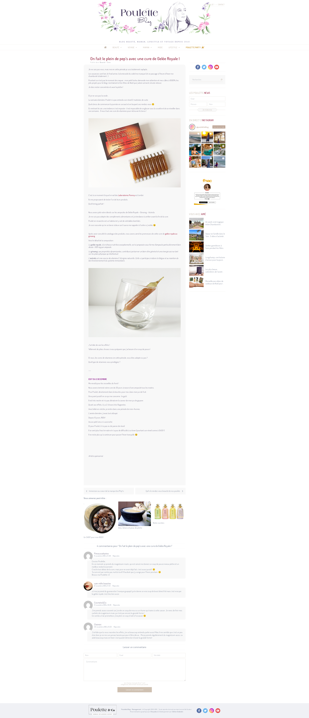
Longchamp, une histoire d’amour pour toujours (215, 258)
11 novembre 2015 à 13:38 (102, 556)
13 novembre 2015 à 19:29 (102, 605)
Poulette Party (193, 47)
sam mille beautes (102, 583)
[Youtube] (216, 67)
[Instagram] (210, 67)
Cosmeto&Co (100, 602)
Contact (221, 4)
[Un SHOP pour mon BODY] (100, 519)
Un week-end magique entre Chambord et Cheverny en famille (214, 223)
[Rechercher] (221, 79)
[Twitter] (204, 67)
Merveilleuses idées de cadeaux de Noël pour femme (214, 282)
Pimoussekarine (101, 553)
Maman (146, 47)
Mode (160, 47)
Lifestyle (173, 47)
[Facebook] (197, 67)
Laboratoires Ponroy (126, 195)
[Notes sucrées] (169, 511)
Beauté (116, 47)
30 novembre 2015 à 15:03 (103, 627)
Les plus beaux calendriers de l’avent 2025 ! (213, 270)
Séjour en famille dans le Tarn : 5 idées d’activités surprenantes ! (215, 235)
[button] (195, 137)
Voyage (131, 47)
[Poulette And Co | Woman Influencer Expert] (102, 715)
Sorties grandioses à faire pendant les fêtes (214, 246)
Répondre (116, 556)
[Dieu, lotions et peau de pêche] (134, 514)
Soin (109, 62)
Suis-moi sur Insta (218, 127)
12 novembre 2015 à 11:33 (102, 586)
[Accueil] (105, 47)
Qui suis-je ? (209, 4)
